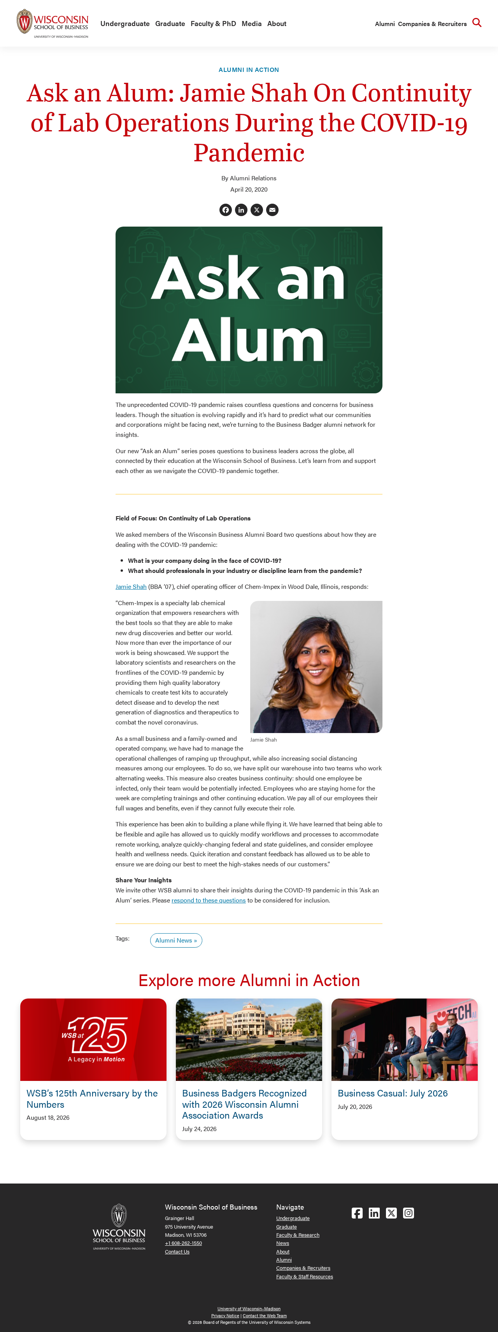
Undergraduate (125, 23)
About (276, 23)
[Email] (272, 210)
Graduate (170, 23)
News (282, 1242)
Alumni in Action (249, 69)
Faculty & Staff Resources (304, 1276)
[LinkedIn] (241, 210)
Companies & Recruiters (432, 23)
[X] (257, 210)
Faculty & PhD (213, 23)
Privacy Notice (225, 1315)
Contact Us (177, 1251)
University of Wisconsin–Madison (249, 1308)
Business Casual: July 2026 (393, 1092)
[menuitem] (123, 23)
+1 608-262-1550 (183, 1242)
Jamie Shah (131, 586)
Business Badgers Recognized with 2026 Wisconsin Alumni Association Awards (244, 1104)
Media (252, 23)
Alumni (385, 23)
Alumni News (173, 940)
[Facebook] (225, 210)
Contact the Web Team (265, 1315)
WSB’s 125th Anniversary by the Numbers (92, 1098)
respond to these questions (209, 900)
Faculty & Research (297, 1234)
